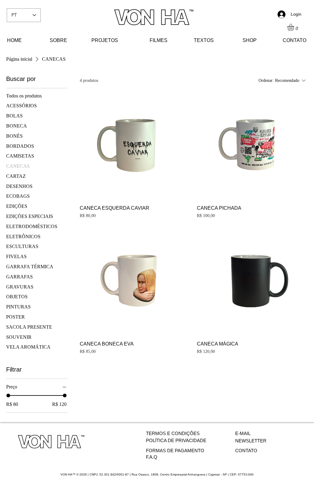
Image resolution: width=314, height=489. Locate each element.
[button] (294, 27)
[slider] (8, 395)
